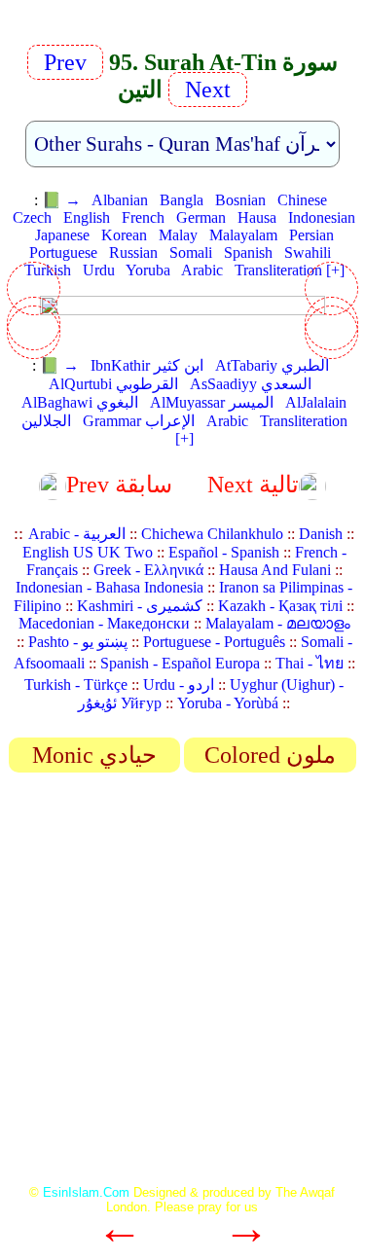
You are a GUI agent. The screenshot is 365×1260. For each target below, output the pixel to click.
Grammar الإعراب (139, 421)
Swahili (307, 252)
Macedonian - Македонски (104, 623)
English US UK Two (87, 552)
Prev (71, 62)
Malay (178, 235)
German (201, 217)
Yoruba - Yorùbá (227, 703)
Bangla (181, 200)
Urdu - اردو (178, 684)
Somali (190, 252)
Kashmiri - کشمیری (139, 605)
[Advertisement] (182, 985)
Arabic (202, 270)
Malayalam (243, 235)
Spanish (248, 252)
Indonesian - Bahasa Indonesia (109, 587)
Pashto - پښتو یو (78, 641)
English (86, 217)
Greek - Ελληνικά (148, 569)
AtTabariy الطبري (272, 365)
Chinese (302, 200)
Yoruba (148, 270)
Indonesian (321, 217)
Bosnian (240, 200)
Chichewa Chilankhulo (212, 533)
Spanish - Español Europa (180, 663)
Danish (321, 533)
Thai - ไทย (309, 663)
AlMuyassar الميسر (212, 402)
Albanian (119, 200)
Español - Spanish (223, 552)
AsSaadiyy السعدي (250, 384)
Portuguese (63, 252)
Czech (32, 217)
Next (205, 89)
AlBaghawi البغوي (79, 402)
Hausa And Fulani (275, 569)
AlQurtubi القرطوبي (113, 384)
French (143, 217)
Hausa (256, 217)
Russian (133, 252)
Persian (311, 235)
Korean (124, 235)
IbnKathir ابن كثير (147, 365)
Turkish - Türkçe (76, 684)
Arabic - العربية (77, 533)
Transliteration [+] (290, 270)
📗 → (61, 200)
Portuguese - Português (214, 641)
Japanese (62, 235)
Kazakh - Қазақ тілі (280, 605)
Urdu (99, 270)
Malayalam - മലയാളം (277, 623)
